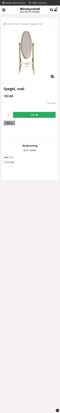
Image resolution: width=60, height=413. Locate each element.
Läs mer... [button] (51, 103)
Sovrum (25, 23)
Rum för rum (13, 23)
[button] (56, 10)
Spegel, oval (36, 23)
